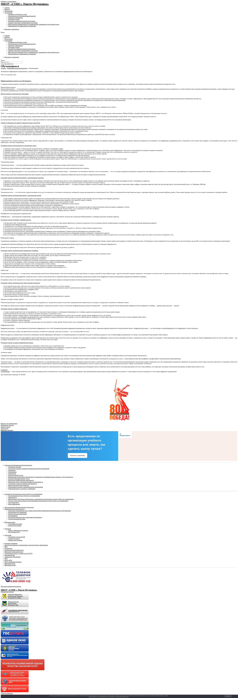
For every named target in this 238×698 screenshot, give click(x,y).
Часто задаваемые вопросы (13, 562)
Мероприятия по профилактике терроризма (22, 26)
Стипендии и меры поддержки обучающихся (22, 484)
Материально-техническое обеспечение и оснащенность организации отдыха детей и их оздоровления (41, 499)
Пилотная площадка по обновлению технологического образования (26, 545)
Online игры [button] (4, 270)
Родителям (7, 535)
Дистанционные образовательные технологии (19, 507)
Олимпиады (8, 548)
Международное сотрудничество (18, 485)
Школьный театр (9, 563)
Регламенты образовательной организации (21, 21)
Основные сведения (14, 467)
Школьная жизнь (9, 522)
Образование (12, 472)
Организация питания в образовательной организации (25, 487)
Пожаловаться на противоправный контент (22, 16)
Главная (6, 7)
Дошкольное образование (12, 557)
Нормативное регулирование (17, 512)
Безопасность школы (14, 525)
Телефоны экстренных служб (17, 14)
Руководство (12, 473)
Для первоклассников (15, 524)
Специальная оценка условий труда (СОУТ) (18, 553)
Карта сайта (8, 560)
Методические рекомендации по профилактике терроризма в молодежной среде (33, 24)
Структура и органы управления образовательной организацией (28, 468)
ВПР (5, 547)
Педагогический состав (15, 475)
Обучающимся (12, 516)
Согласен (227, 696)
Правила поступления (15, 540)
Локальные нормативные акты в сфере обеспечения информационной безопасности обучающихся (39, 510)
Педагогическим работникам (17, 514)
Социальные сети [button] (6, 137)
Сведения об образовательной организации (18, 465)
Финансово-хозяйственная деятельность (21, 480)
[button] (119, 32)
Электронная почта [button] (7, 189)
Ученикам (7, 529)
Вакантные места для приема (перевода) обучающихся (25, 482)
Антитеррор (8, 12)
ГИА (6, 558)
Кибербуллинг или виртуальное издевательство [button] (16, 213)
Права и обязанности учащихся (18, 530)
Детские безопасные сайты (16, 519)
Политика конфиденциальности (11, 586)
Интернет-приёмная (10, 543)
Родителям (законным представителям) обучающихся (25, 517)
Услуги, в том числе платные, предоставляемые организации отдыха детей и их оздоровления (38, 501)
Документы (12, 470)
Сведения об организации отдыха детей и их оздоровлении (23, 494)
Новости (7, 9)
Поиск (3, 62)
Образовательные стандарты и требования (21, 489)
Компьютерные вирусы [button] (8, 87)
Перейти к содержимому (8, 1)
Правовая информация (15, 18)
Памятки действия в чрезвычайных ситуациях (23, 23)
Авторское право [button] (6, 352)
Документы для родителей (16, 537)
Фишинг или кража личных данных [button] (12, 299)
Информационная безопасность (14, 509)
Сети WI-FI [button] (4, 110)
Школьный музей (10, 565)
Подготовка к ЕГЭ (14, 532)
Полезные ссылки (14, 19)
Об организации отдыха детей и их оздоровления (24, 496)
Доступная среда (13, 502)
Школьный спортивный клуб (13, 552)
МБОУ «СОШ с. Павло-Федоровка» (25, 4)
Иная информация (14, 504)
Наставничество (9, 555)
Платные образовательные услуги (19, 478)
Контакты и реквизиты (11, 29)
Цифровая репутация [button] (7, 325)
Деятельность (12, 497)
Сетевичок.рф (5, 371)
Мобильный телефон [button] (7, 238)
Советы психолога (14, 538)
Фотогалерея (8, 11)
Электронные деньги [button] (7, 162)
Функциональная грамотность (14, 550)
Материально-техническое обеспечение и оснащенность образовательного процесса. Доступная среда (40, 477)
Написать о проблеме (77, 455)
